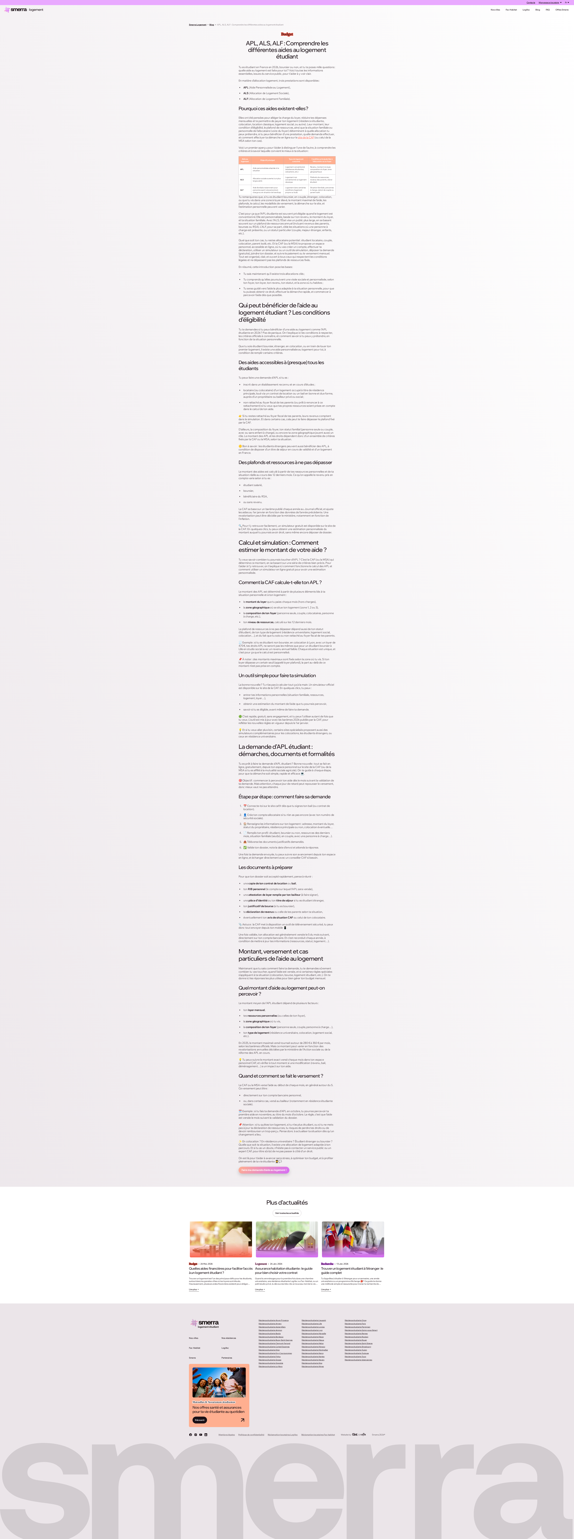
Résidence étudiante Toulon (356, 1350)
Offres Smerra (562, 9)
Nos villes (495, 9)
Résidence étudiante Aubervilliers (272, 1327)
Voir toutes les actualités (287, 1213)
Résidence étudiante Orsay (356, 1320)
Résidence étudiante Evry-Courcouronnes (275, 1353)
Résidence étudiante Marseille (314, 1333)
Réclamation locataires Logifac (283, 1434)
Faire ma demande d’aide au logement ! (264, 1170)
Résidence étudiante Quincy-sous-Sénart (361, 1330)
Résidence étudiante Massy (313, 1337)
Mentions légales (227, 1434)
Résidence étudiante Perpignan (357, 1327)
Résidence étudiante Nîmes (313, 1366)
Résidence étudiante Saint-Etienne (359, 1343)
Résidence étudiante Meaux (313, 1340)
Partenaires (227, 1357)
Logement (261, 1263)
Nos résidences (229, 1338)
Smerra (192, 1357)
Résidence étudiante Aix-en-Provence (273, 1320)
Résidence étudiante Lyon (312, 1330)
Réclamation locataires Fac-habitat (318, 1434)
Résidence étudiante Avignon (270, 1330)
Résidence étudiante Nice (312, 1363)
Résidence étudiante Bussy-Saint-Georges (276, 1340)
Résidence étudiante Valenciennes (358, 1360)
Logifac (526, 9)
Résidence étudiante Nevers (313, 1360)
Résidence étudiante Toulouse (357, 1353)
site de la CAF (306, 137)
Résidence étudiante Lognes (313, 1327)
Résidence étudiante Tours (355, 1356)
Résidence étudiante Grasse (270, 1360)
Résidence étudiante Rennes (356, 1333)
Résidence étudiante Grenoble (271, 1363)
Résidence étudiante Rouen (356, 1340)
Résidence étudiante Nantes (313, 1356)
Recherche (327, 1263)
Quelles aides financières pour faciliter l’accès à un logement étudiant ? (221, 1270)
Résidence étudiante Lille (312, 1323)
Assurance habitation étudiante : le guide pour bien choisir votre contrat (283, 1270)
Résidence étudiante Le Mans (270, 1366)
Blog (537, 9)
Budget (287, 34)
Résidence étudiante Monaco (313, 1347)
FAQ (548, 9)
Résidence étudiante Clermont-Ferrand (274, 1343)
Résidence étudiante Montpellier (315, 1350)
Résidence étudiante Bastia (270, 1333)
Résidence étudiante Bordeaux (271, 1337)
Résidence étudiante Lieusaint (314, 1320)
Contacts (531, 2)
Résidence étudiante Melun (313, 1343)
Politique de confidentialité (251, 1434)
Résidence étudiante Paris (355, 1323)
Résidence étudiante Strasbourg (358, 1347)
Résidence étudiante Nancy (313, 1353)
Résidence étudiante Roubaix (356, 1337)
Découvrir (200, 1420)
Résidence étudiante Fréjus (270, 1356)
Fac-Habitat (511, 9)
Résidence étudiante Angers (270, 1323)
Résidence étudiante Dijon (269, 1350)
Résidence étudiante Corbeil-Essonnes (274, 1347)
